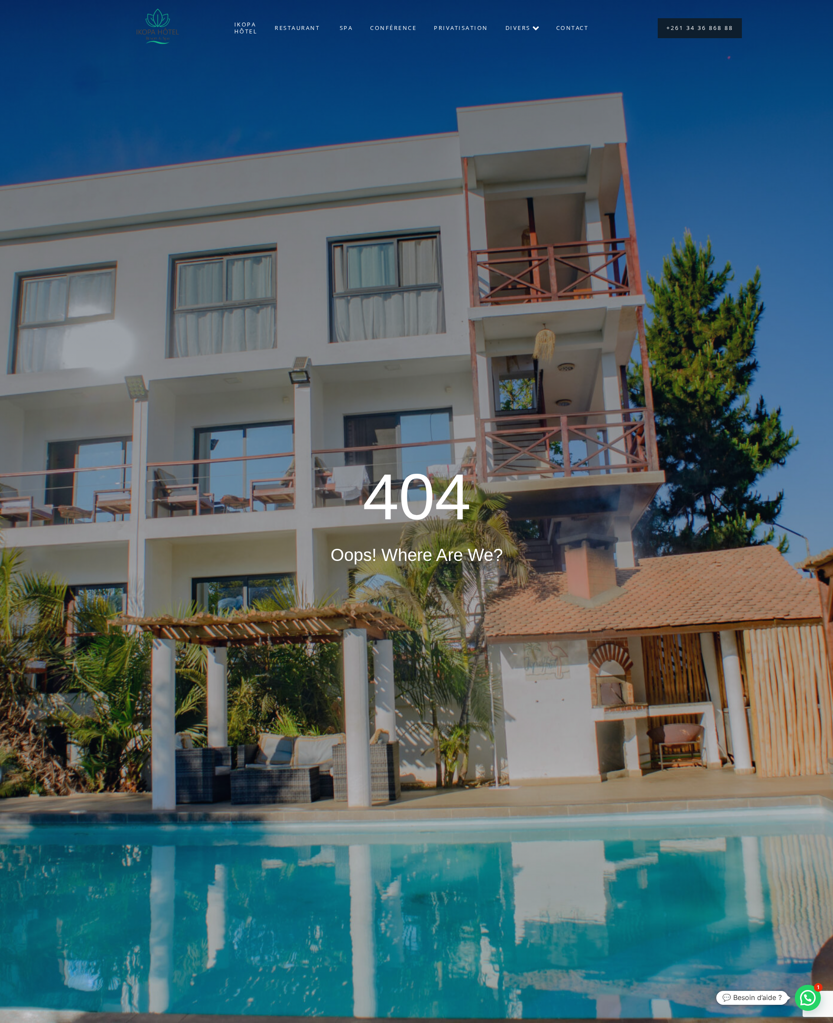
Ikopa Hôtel (246, 27)
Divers (518, 28)
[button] (808, 998)
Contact (572, 28)
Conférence (393, 28)
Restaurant (298, 28)
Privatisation (461, 28)
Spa (346, 28)
